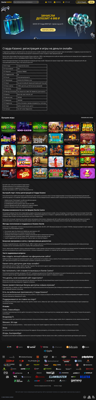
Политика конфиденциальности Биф (42, 385)
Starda (6, 2)
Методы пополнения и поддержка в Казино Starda (15, 188)
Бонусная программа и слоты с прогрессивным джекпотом (18, 189)
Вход (91, 2)
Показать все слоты (87, 117)
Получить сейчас (48, 30)
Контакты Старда (58, 385)
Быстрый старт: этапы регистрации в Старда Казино (16, 184)
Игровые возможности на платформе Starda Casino (16, 186)
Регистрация (81, 2)
